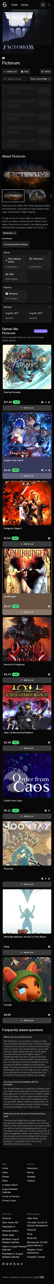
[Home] (4, 4)
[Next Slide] (47, 174)
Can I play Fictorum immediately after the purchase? (21, 1083)
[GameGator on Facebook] (7, 1264)
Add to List (12, 71)
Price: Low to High (39, 79)
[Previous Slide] (6, 174)
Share (47, 71)
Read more (8, 233)
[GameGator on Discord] (18, 1264)
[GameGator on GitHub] (21, 1264)
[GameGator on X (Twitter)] (14, 1264)
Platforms (8, 287)
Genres (7, 252)
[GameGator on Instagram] (3, 1264)
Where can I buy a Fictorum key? (18, 1037)
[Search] (43, 4)
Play (26, 71)
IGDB (35, 1277)
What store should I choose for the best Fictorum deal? (24, 1115)
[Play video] (27, 174)
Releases (8, 307)
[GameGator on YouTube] (10, 1264)
